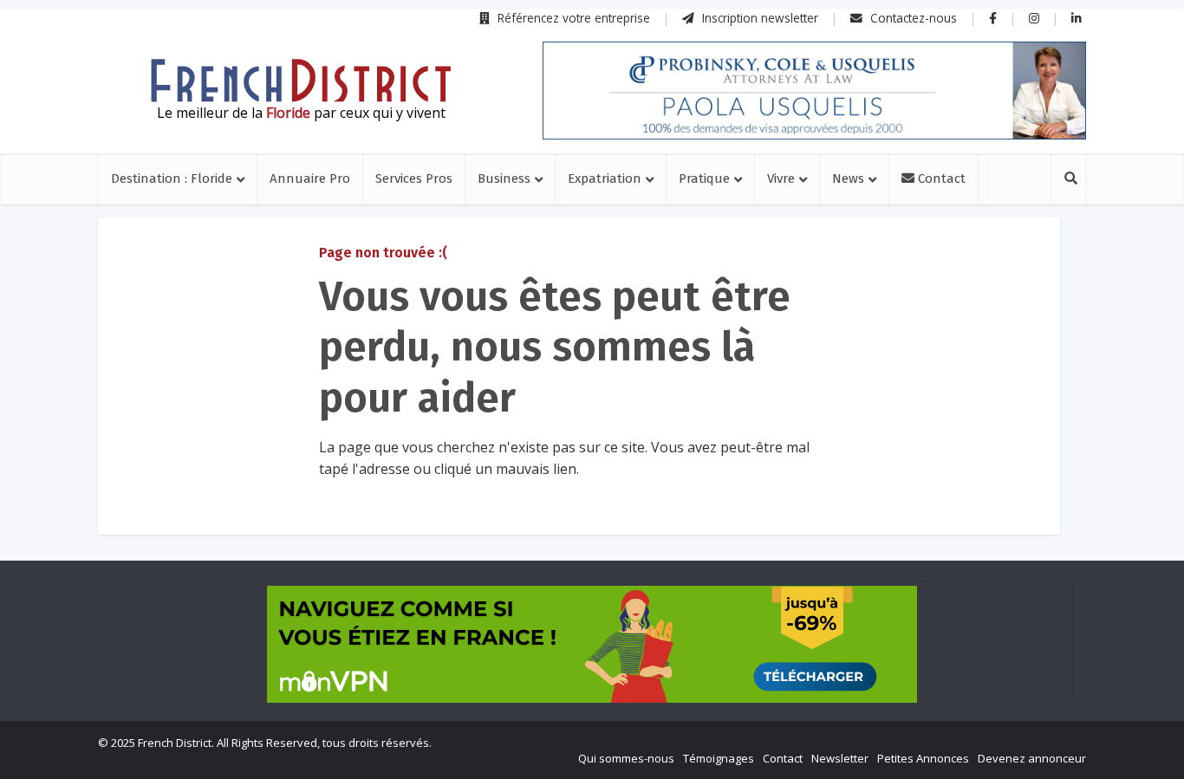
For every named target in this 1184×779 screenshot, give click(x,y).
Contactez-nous (912, 18)
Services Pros (413, 178)
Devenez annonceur (1032, 758)
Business (504, 178)
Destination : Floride (171, 178)
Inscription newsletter (758, 18)
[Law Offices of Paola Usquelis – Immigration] (814, 91)
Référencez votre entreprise (572, 18)
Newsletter (839, 758)
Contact (940, 178)
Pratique (704, 178)
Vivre (781, 178)
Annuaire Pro (310, 178)
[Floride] (301, 80)
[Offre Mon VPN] (592, 644)
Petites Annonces (923, 758)
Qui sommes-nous (626, 758)
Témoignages (718, 758)
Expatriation (604, 178)
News (848, 178)
